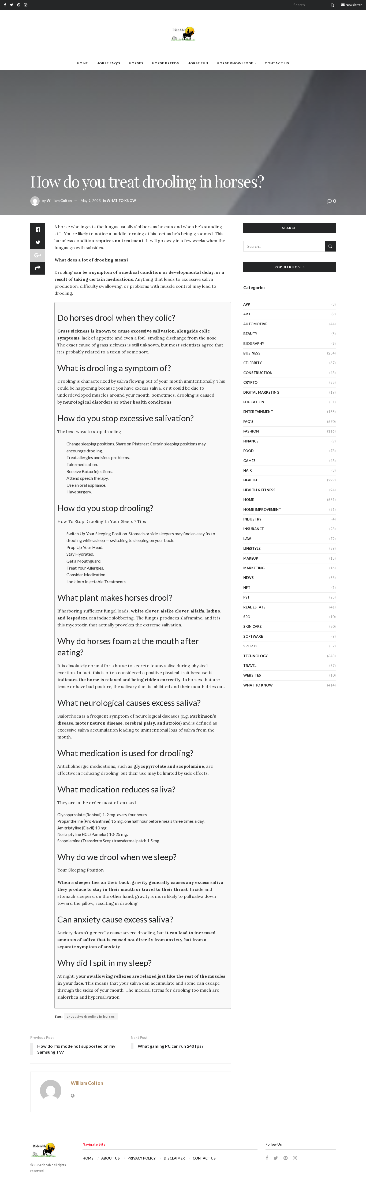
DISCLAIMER (174, 1158)
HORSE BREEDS (165, 63)
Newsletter (353, 5)
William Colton (59, 200)
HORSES (136, 63)
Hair (247, 470)
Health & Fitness (259, 490)
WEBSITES (252, 675)
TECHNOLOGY (255, 656)
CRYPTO (250, 382)
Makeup (250, 558)
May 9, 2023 (91, 200)
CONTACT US (277, 63)
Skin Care (252, 626)
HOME (82, 63)
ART (247, 314)
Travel (249, 665)
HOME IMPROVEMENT (262, 509)
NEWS (248, 577)
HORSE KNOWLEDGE (235, 63)
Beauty (250, 333)
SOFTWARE (253, 636)
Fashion (251, 431)
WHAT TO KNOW (121, 200)
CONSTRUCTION (257, 373)
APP (246, 304)
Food (248, 451)
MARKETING (253, 568)
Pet (246, 597)
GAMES (249, 461)
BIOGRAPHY (253, 343)
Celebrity (252, 363)
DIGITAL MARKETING (261, 392)
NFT (246, 587)
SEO (246, 617)
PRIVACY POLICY (142, 1158)
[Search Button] (331, 5)
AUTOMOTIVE (255, 324)
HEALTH (250, 480)
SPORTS (250, 646)
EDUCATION (253, 402)
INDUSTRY (252, 519)
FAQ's (248, 421)
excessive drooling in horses (90, 1016)
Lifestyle (251, 548)
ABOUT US (110, 1158)
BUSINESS (251, 353)
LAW (247, 539)
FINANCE (250, 441)
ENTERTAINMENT (258, 411)
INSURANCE (253, 529)
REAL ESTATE (254, 607)
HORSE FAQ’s (108, 63)
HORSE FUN (198, 63)
